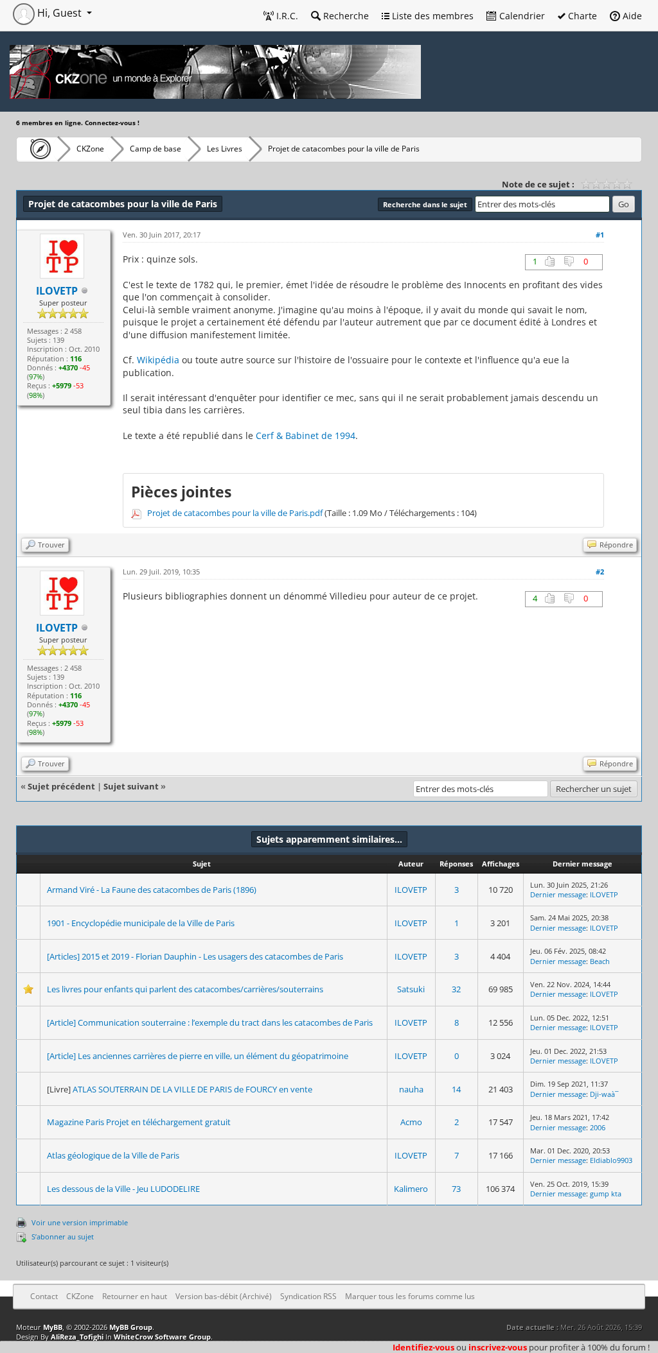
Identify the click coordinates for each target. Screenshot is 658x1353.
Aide (631, 16)
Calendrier (521, 16)
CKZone (90, 148)
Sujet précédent (61, 786)
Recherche (345, 16)
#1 (600, 234)
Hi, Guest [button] (59, 13)
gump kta (605, 1193)
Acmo (411, 1122)
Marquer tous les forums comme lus (410, 1296)
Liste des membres (431, 16)
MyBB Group (130, 1327)
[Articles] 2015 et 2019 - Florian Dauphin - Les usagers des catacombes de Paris (195, 956)
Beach (600, 961)
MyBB (52, 1327)
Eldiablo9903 (611, 1160)
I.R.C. (286, 16)
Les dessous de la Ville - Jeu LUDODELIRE (123, 1188)
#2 (600, 571)
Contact (44, 1296)
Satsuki (411, 989)
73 (456, 1188)
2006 (597, 1127)
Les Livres (224, 148)
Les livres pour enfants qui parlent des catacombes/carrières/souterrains (185, 989)
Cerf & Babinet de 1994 (305, 435)
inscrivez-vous (497, 1347)
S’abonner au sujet (62, 1236)
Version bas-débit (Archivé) (223, 1296)
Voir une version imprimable (79, 1222)
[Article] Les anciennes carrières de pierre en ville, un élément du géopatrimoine (197, 1056)
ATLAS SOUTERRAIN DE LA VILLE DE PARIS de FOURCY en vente (192, 1089)
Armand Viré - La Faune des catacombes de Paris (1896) (151, 889)
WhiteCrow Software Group (162, 1336)
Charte (581, 16)
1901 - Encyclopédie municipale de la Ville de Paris (141, 923)
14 (456, 1089)
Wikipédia (158, 360)
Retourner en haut (134, 1296)
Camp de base (155, 148)
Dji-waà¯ (604, 1094)
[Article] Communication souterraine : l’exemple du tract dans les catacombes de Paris (210, 1022)
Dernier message (558, 894)
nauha (411, 1089)
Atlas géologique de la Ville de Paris (113, 1155)
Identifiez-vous (423, 1347)
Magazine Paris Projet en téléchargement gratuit (139, 1122)
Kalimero (411, 1188)
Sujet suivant (131, 786)
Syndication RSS (308, 1296)
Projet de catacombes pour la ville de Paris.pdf (235, 513)
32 (456, 989)
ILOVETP (411, 889)
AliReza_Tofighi (77, 1336)
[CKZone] (37, 148)
